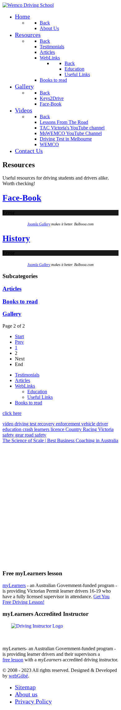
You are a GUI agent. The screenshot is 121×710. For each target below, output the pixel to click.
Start (19, 336)
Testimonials (27, 374)
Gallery (11, 314)
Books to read (20, 301)
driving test (26, 423)
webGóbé (18, 675)
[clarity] (28, 5)
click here (11, 413)
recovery (47, 423)
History (16, 238)
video (8, 423)
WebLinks (25, 386)
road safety (35, 435)
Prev (19, 342)
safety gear (13, 435)
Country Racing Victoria (89, 429)
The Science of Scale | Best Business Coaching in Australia (60, 440)
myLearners (14, 585)
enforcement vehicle (76, 423)
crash (28, 429)
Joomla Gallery (38, 224)
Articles (11, 288)
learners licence (49, 429)
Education (37, 391)
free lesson (12, 659)
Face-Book (21, 198)
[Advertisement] (60, 503)
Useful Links (40, 397)
